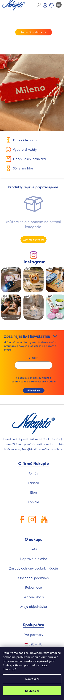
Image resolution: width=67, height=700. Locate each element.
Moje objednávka (33, 606)
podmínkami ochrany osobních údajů (34, 381)
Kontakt (33, 502)
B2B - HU (35, 644)
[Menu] (58, 4)
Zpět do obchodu (33, 239)
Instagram (34, 261)
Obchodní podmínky (33, 578)
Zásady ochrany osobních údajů (33, 568)
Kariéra (33, 482)
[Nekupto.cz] (33, 423)
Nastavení (32, 679)
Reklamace (33, 587)
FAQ (34, 549)
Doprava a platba (33, 558)
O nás (33, 473)
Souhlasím (32, 691)
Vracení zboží (33, 597)
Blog (33, 492)
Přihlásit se (33, 390)
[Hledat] (39, 4)
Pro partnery (33, 634)
